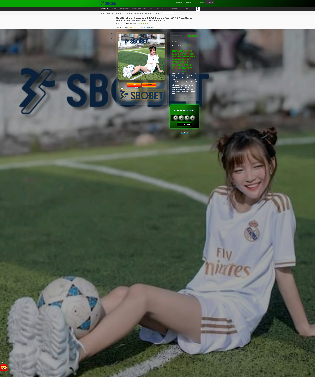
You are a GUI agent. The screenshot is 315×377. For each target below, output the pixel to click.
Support (152, 27)
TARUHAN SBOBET (128, 13)
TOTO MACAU (182, 45)
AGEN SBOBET (156, 13)
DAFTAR (149, 85)
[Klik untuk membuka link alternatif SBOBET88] (141, 57)
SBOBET (103, 13)
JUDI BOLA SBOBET (138, 13)
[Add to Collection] (111, 38)
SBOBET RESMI (110, 13)
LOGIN (134, 85)
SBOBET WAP (119, 13)
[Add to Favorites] (111, 33)
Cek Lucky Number (184, 124)
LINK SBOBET (148, 13)
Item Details (120, 27)
